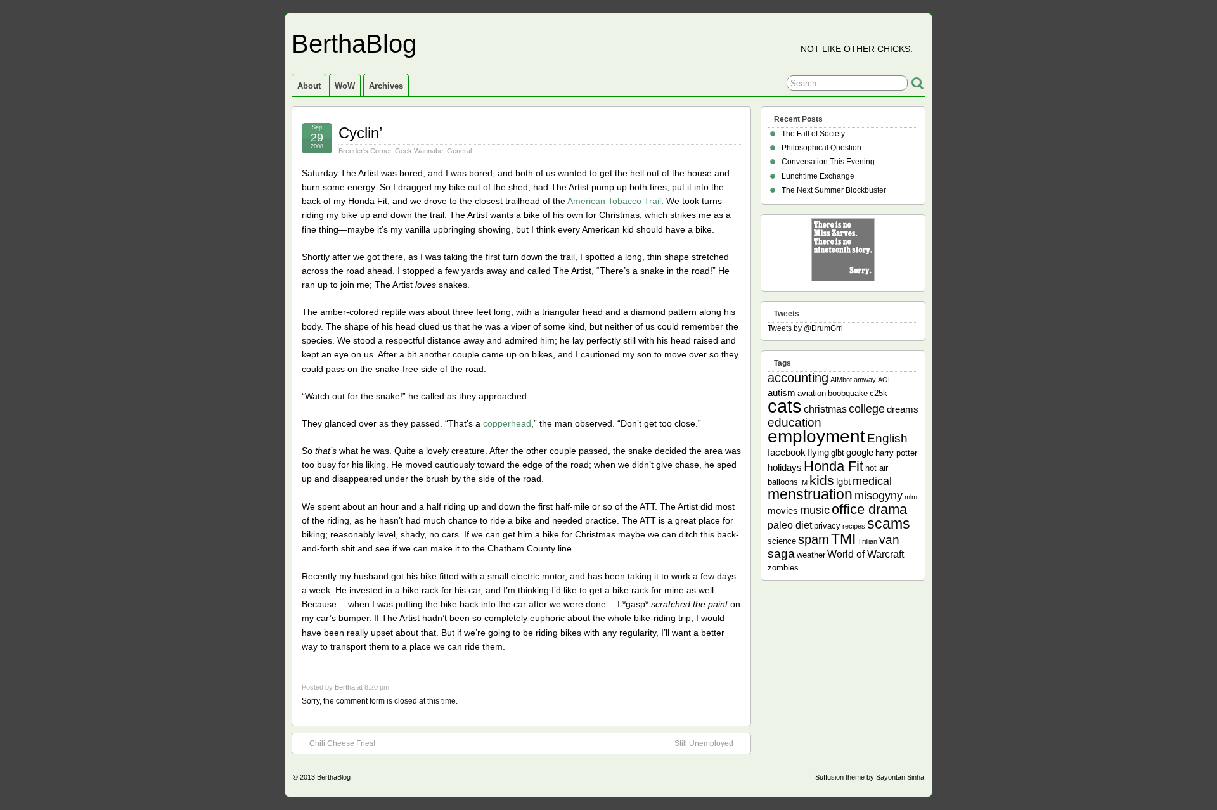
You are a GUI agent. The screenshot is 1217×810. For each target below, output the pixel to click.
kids (821, 480)
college (867, 408)
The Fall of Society (813, 133)
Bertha (345, 687)
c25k (878, 393)
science (782, 541)
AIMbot (841, 379)
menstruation (810, 494)
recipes (853, 526)
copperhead (507, 423)
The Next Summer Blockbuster (834, 190)
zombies (783, 567)
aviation (811, 393)
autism (781, 392)
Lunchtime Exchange (818, 176)
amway (865, 379)
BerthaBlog (354, 44)
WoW (345, 86)
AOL (885, 379)
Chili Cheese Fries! (342, 743)
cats (785, 405)
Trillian (867, 541)
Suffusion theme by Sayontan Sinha (869, 777)
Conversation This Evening (828, 161)
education (794, 422)
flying (818, 452)
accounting (798, 378)
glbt (837, 453)
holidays (785, 467)
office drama (869, 509)
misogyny (878, 495)
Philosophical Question (821, 147)
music (815, 510)
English (887, 438)
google (859, 452)
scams (888, 523)
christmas (825, 409)
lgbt (843, 481)
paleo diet (790, 524)
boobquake (848, 393)
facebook (787, 452)
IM (804, 482)
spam (813, 539)
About (309, 86)
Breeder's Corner (364, 151)
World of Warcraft (865, 554)
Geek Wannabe (419, 151)
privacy (827, 525)
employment (816, 436)
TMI (843, 538)
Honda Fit (833, 466)
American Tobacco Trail (614, 201)
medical (872, 481)
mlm (911, 497)
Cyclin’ (360, 132)
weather (811, 555)
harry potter (896, 453)
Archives (386, 86)
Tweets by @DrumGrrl (805, 328)
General (459, 151)
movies (783, 510)
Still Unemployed (703, 743)
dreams (902, 409)
